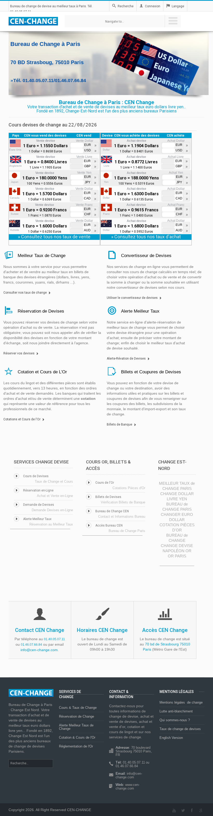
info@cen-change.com (39, 650)
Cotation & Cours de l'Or (77, 737)
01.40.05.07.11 (54, 639)
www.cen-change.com (127, 786)
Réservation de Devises (41, 311)
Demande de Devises (38, 505)
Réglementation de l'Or (76, 746)
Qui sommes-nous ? (174, 720)
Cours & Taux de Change (78, 708)
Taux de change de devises (180, 729)
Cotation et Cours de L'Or (42, 371)
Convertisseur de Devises (146, 255)
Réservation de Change (76, 716)
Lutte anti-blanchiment (176, 711)
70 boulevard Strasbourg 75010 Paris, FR (134, 751)
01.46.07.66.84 (31, 644)
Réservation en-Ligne (38, 490)
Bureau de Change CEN (112, 511)
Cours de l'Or (104, 482)
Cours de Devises (36, 476)
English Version (171, 738)
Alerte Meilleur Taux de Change (76, 727)
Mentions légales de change (181, 702)
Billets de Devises (108, 497)
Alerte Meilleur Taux (140, 311)
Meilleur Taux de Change (41, 255)
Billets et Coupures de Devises (151, 371)
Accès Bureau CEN (109, 525)
